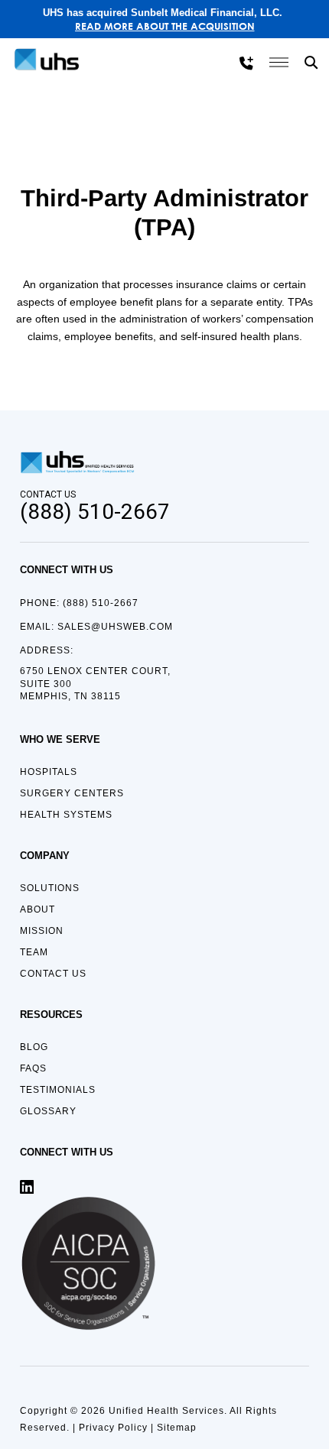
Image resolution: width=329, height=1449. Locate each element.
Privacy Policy (113, 1427)
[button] (313, 62)
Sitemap (177, 1427)
